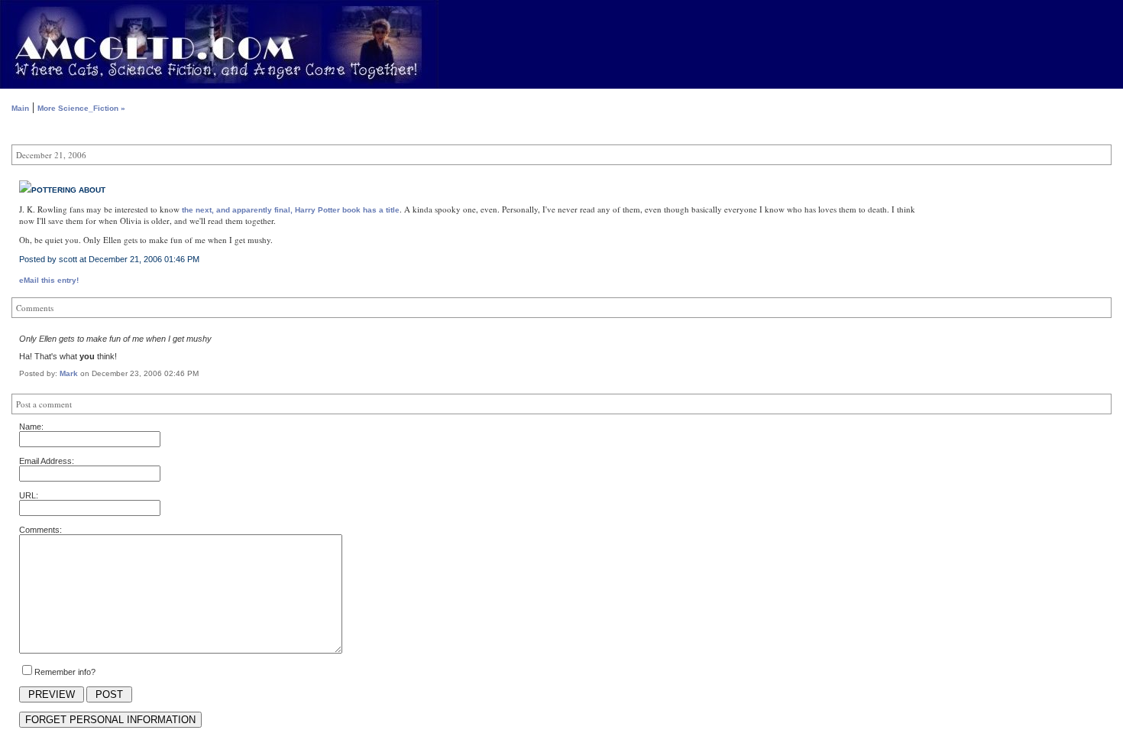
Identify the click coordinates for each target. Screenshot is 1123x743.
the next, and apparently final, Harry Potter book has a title (291, 210)
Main (20, 108)
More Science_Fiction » (81, 108)
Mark (69, 373)
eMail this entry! (49, 280)
